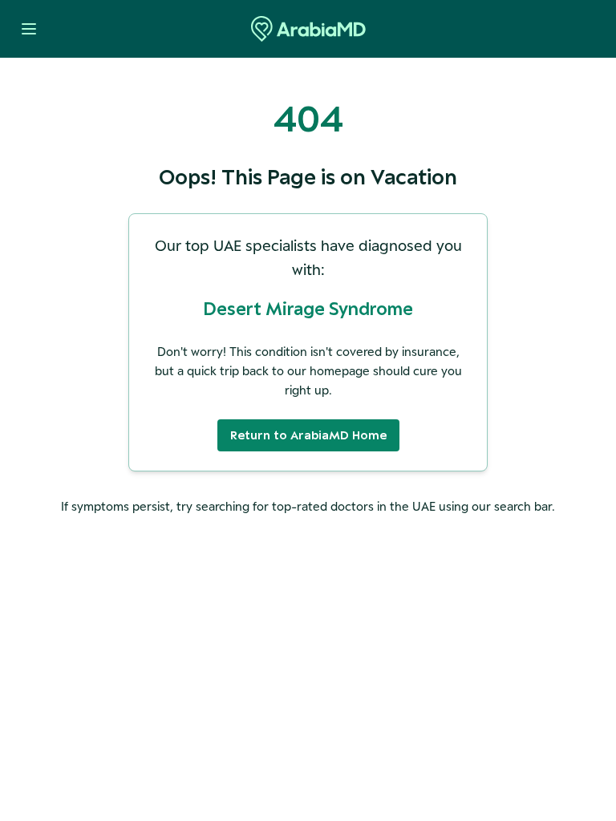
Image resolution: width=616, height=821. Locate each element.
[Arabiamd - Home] (308, 29)
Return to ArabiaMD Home (308, 435)
